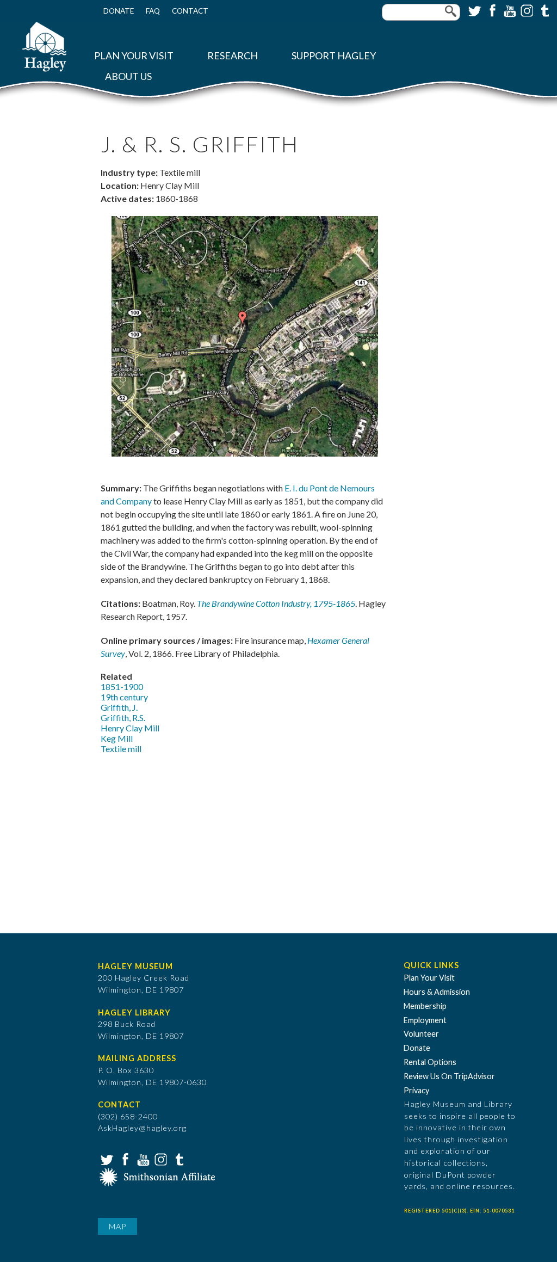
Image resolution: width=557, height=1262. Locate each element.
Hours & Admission (437, 991)
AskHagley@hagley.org (142, 1127)
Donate (118, 11)
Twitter (474, 10)
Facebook (491, 10)
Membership (425, 1006)
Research (232, 56)
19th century (124, 697)
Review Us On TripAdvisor (449, 1076)
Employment (425, 1020)
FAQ (153, 11)
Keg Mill (117, 738)
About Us (128, 76)
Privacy (416, 1090)
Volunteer (421, 1033)
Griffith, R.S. (123, 717)
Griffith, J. (119, 707)
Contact (190, 11)
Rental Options (430, 1062)
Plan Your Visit (134, 56)
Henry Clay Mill (130, 728)
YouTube (508, 10)
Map (117, 1226)
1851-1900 (122, 686)
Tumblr (543, 10)
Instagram (526, 10)
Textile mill (121, 748)
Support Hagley (334, 56)
